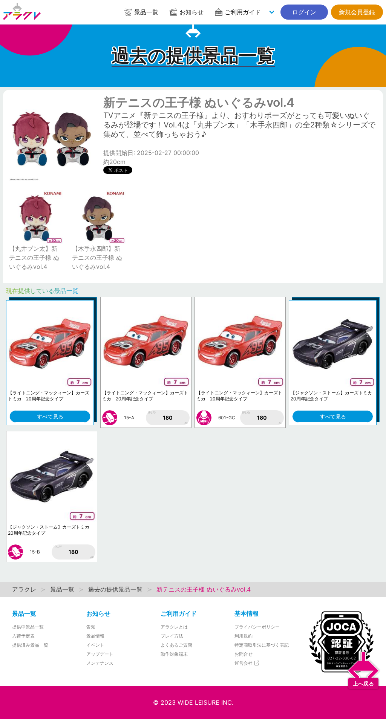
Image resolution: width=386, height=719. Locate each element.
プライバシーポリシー (257, 627)
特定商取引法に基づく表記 (261, 645)
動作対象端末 (174, 654)
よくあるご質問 (176, 645)
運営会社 (244, 663)
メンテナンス (99, 663)
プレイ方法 (172, 636)
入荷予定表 (23, 636)
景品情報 (95, 636)
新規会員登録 (357, 12)
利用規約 (243, 636)
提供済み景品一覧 (30, 645)
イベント (95, 645)
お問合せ (243, 654)
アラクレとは (174, 627)
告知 (90, 627)
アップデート (99, 654)
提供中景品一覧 (28, 627)
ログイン (304, 12)
